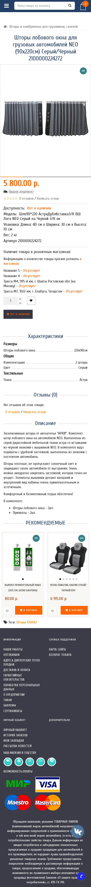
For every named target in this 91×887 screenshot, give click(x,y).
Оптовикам (12, 655)
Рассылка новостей (18, 746)
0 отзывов (26, 199)
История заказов (16, 735)
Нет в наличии (19, 314)
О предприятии (14, 694)
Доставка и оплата (17, 670)
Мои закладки (14, 740)
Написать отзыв (48, 199)
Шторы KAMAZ (26, 622)
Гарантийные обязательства (14, 677)
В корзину (30, 610)
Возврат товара (60, 655)
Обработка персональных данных (22, 687)
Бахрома (10, 705)
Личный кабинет (15, 730)
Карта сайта (57, 649)
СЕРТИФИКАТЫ (13, 711)
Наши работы (13, 649)
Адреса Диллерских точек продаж (22, 662)
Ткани (8, 700)
